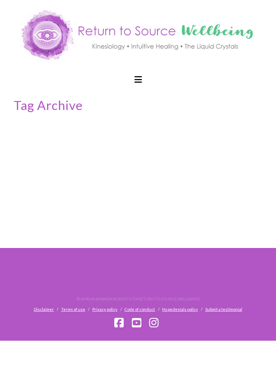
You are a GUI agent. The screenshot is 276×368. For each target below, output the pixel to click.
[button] (138, 79)
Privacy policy (105, 309)
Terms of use (73, 309)
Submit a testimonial (223, 309)
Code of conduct (139, 309)
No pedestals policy (180, 309)
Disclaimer (44, 309)
